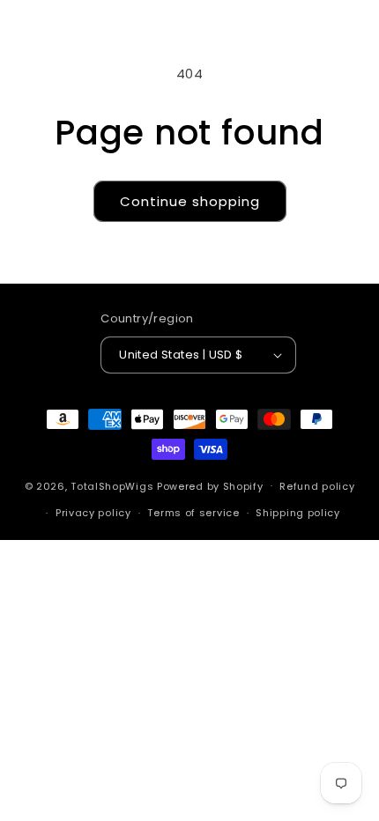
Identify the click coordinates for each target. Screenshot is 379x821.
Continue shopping (190, 201)
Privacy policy (93, 513)
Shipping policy (298, 513)
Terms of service (193, 513)
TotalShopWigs (112, 485)
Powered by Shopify (210, 485)
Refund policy (316, 486)
